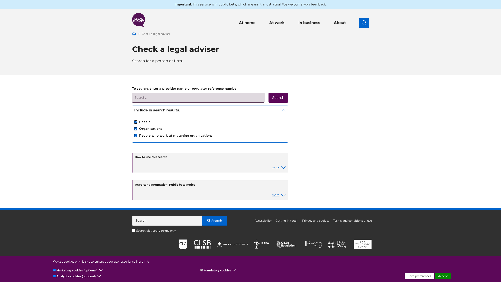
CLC (183, 244)
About (340, 23)
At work (277, 23)
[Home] (138, 20)
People (144, 122)
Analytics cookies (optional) (76, 276)
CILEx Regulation (287, 244)
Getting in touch (287, 220)
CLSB (202, 244)
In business (309, 23)
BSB (362, 244)
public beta (227, 4)
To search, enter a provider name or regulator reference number (185, 88)
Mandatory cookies (217, 270)
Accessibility (263, 220)
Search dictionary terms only (156, 230)
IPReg (313, 244)
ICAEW (262, 244)
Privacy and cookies (315, 220)
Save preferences (419, 276)
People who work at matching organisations (176, 135)
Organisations (150, 129)
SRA (337, 244)
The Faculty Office (232, 244)
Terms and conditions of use (352, 220)
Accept (443, 276)
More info (142, 261)
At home (247, 23)
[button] (101, 270)
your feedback (314, 4)
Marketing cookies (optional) (76, 270)
